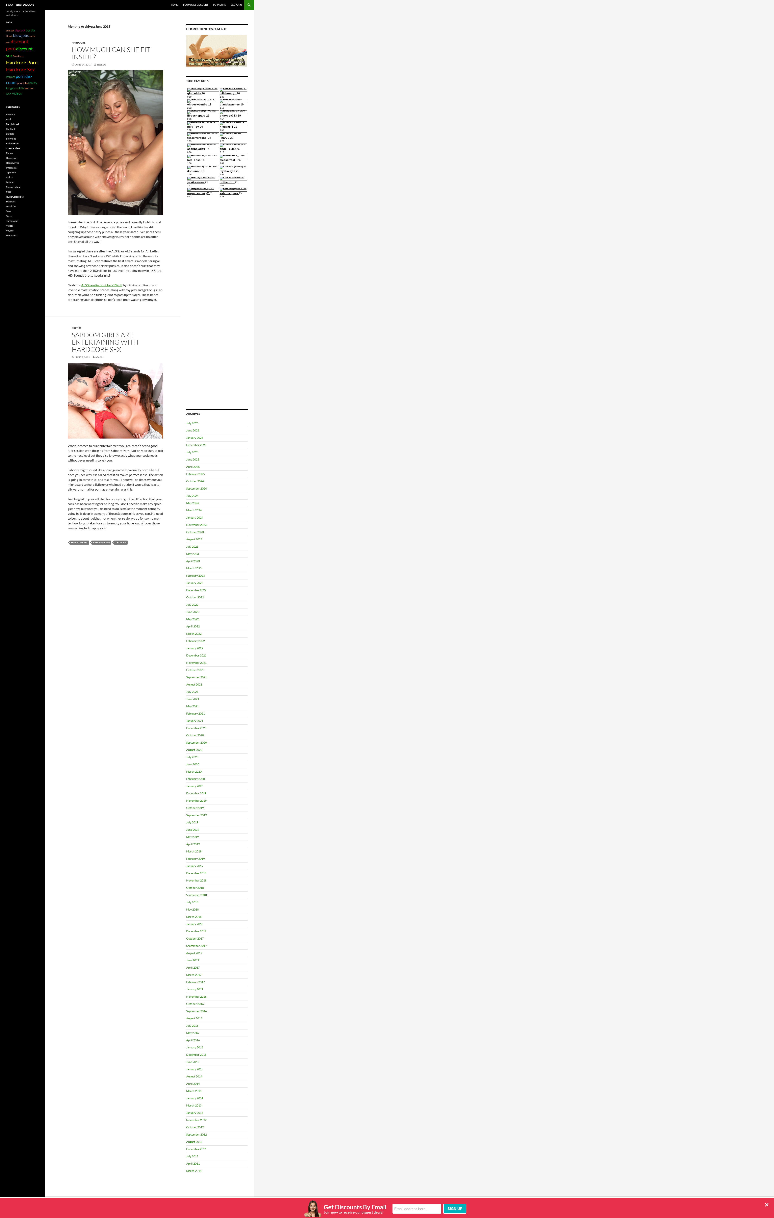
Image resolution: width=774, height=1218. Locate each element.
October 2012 (195, 1127)
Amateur (10, 114)
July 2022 (192, 604)
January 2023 (194, 583)
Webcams (11, 235)
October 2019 (195, 808)
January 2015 (194, 1069)
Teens (9, 216)
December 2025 (196, 445)
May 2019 (192, 837)
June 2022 (192, 612)
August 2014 (194, 1076)
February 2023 (195, 575)
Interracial (11, 167)
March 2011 (194, 1170)
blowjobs (21, 35)
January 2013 (194, 1112)
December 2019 (196, 793)
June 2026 (192, 430)
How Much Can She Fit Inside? (111, 53)
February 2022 (195, 641)
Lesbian (10, 182)
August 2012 (194, 1141)
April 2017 (193, 967)
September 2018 (196, 895)
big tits (30, 30)
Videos (9, 225)
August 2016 (194, 1018)
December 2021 (196, 655)
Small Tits (11, 206)
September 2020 (196, 742)
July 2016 (192, 1025)
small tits (19, 88)
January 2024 (194, 517)
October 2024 (195, 481)
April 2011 (193, 1163)
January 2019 (194, 866)
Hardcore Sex (79, 542)
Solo (8, 211)
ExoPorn (236, 4)
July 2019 (192, 822)
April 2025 (193, 466)
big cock (20, 30)
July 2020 (192, 757)
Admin (99, 357)
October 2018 (195, 887)
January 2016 (194, 1047)
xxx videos (14, 93)
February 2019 (195, 858)
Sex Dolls (11, 201)
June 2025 (192, 459)
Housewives (12, 162)
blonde (9, 36)
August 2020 (194, 749)
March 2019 (194, 851)
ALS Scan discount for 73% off (101, 285)
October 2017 (195, 938)
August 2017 (194, 953)
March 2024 (194, 510)
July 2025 (192, 452)
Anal (8, 119)
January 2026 (194, 437)
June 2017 (192, 960)
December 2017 (196, 931)
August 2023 (194, 539)
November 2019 (196, 800)
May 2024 (192, 503)
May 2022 (192, 619)
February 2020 (195, 778)
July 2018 (192, 902)
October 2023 (195, 532)
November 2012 (196, 1120)
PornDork (219, 4)
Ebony (9, 153)
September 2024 (196, 488)
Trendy (101, 64)
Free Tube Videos (20, 5)
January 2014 (194, 1098)
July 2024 (192, 495)
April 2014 (193, 1083)
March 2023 (194, 568)
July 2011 (192, 1156)
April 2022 (193, 626)
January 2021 (194, 720)
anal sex (10, 30)
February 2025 (195, 474)
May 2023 (192, 553)
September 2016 (196, 1011)
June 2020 (192, 764)
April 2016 (193, 1040)
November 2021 (196, 662)
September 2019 (196, 815)
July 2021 (192, 691)
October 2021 (195, 670)
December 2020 (196, 728)
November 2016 (196, 996)
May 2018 (192, 909)
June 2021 (192, 699)
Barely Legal (12, 124)
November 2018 (196, 880)
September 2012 (196, 1134)
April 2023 (193, 561)
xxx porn (120, 542)
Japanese (11, 172)
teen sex (29, 88)
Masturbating (13, 187)
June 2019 (192, 829)
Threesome (12, 220)
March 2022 (194, 633)
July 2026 (192, 423)
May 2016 (192, 1033)
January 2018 (194, 924)
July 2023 (192, 546)
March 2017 (194, 974)
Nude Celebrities (15, 196)
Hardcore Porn (21, 62)
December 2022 (196, 590)
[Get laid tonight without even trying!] (216, 50)
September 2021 (196, 677)
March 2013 (194, 1105)
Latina (9, 177)
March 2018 (194, 916)
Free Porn (18, 56)
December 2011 (196, 1149)
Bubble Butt (12, 143)
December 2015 (196, 1054)
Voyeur (10, 230)
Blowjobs (11, 138)
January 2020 (194, 786)
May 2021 (192, 706)
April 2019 (193, 844)
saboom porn (101, 542)
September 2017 (196, 945)
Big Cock (10, 128)
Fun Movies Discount (195, 4)
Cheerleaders (13, 148)
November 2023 (196, 524)
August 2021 (194, 684)
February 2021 (195, 713)
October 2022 (195, 597)
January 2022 (194, 648)
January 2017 (194, 989)
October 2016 (195, 1003)
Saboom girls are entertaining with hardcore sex (105, 342)
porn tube (22, 83)
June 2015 (192, 1062)
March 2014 (194, 1091)
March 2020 (194, 771)
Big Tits (76, 327)
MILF (9, 191)
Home (174, 4)
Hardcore (78, 42)
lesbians (10, 76)
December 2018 (196, 873)
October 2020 (195, 735)
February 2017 (195, 982)
